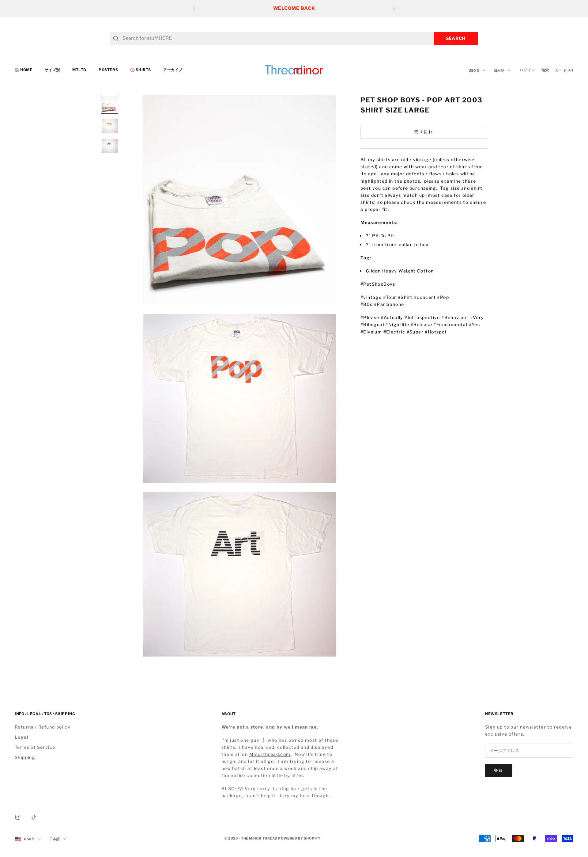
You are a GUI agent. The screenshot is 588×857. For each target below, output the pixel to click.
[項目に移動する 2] (109, 126)
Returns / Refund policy (42, 726)
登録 (498, 770)
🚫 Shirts (140, 69)
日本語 (499, 70)
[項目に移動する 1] (109, 104)
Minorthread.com (270, 754)
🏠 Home (23, 69)
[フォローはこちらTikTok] (34, 817)
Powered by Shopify (299, 838)
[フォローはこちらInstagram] (18, 817)
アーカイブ (173, 69)
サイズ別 (52, 69)
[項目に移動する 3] (109, 146)
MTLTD (79, 69)
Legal (21, 737)
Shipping (25, 757)
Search (456, 38)
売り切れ (423, 131)
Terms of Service (35, 747)
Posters (108, 69)
